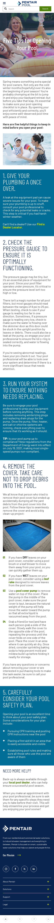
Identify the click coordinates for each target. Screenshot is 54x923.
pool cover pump (26, 590)
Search (45, 8)
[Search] (5, 8)
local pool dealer (19, 782)
